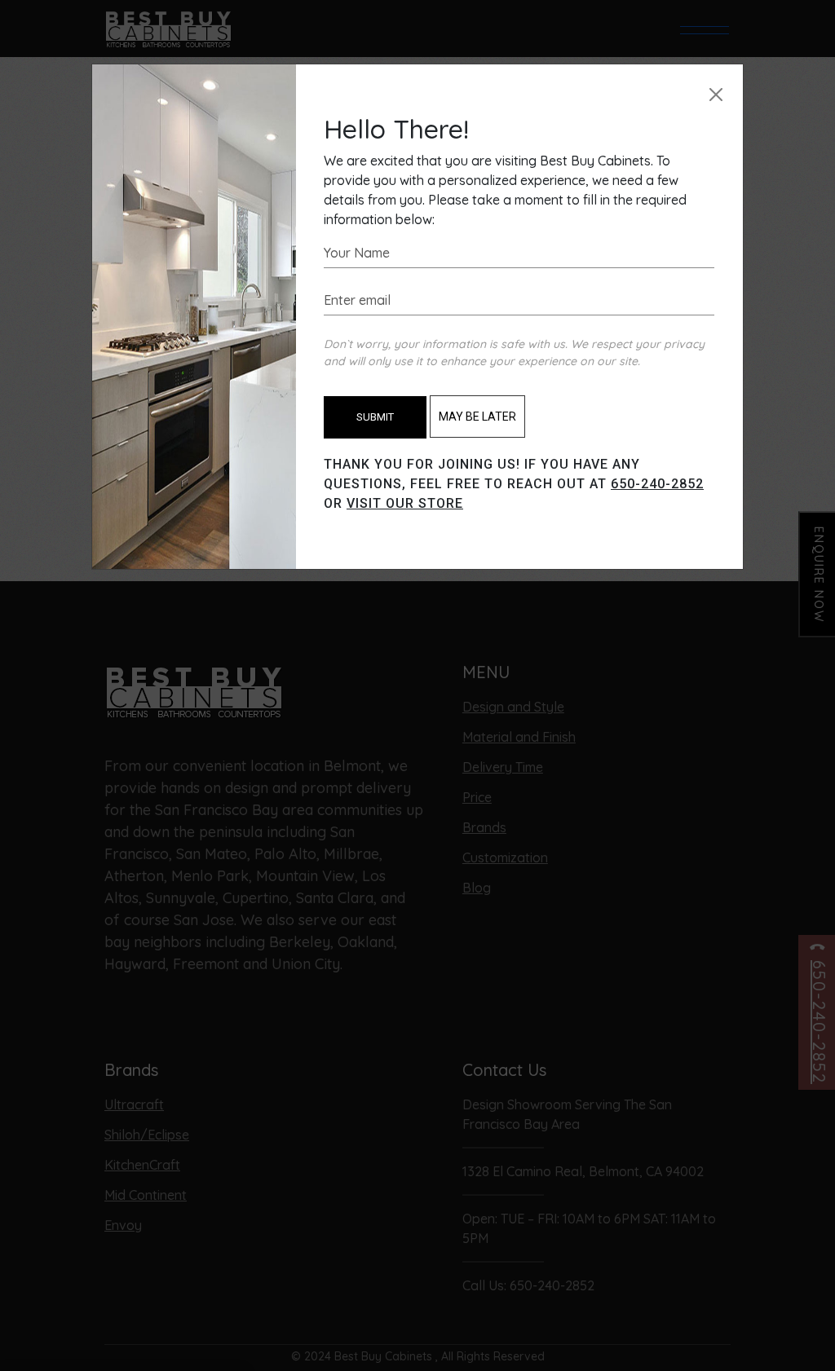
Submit (375, 417)
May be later (477, 416)
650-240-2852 (657, 484)
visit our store (405, 503)
